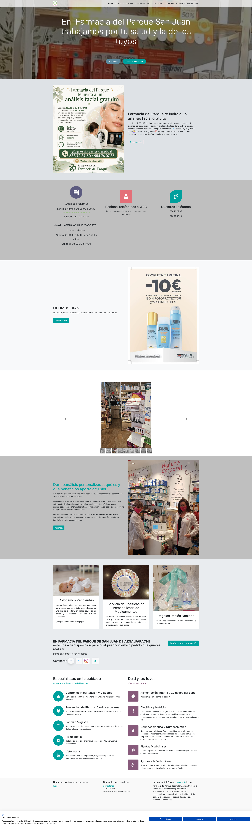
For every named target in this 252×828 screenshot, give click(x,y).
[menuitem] (110, 3)
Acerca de (113, 61)
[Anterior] (65, 419)
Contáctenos (108, 786)
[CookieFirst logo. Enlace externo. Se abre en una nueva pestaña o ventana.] (3, 815)
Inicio (55, 786)
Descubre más (61, 320)
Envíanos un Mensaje (134, 61)
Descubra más (136, 142)
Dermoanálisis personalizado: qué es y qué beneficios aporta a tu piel (86, 486)
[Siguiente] (186, 419)
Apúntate (59, 528)
